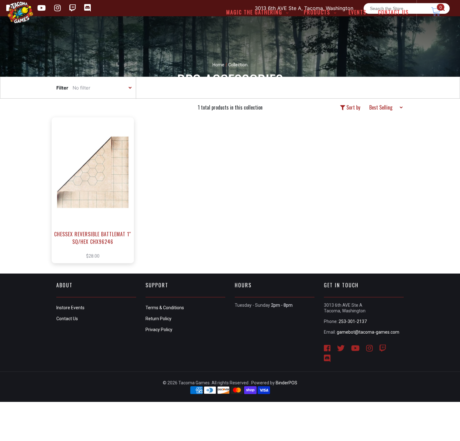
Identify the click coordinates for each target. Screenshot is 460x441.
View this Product (95, 200)
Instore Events (70, 307)
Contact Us (67, 318)
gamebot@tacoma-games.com (368, 332)
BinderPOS (286, 382)
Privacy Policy (159, 329)
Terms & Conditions (165, 307)
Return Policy (158, 318)
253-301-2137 (353, 321)
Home (218, 64)
